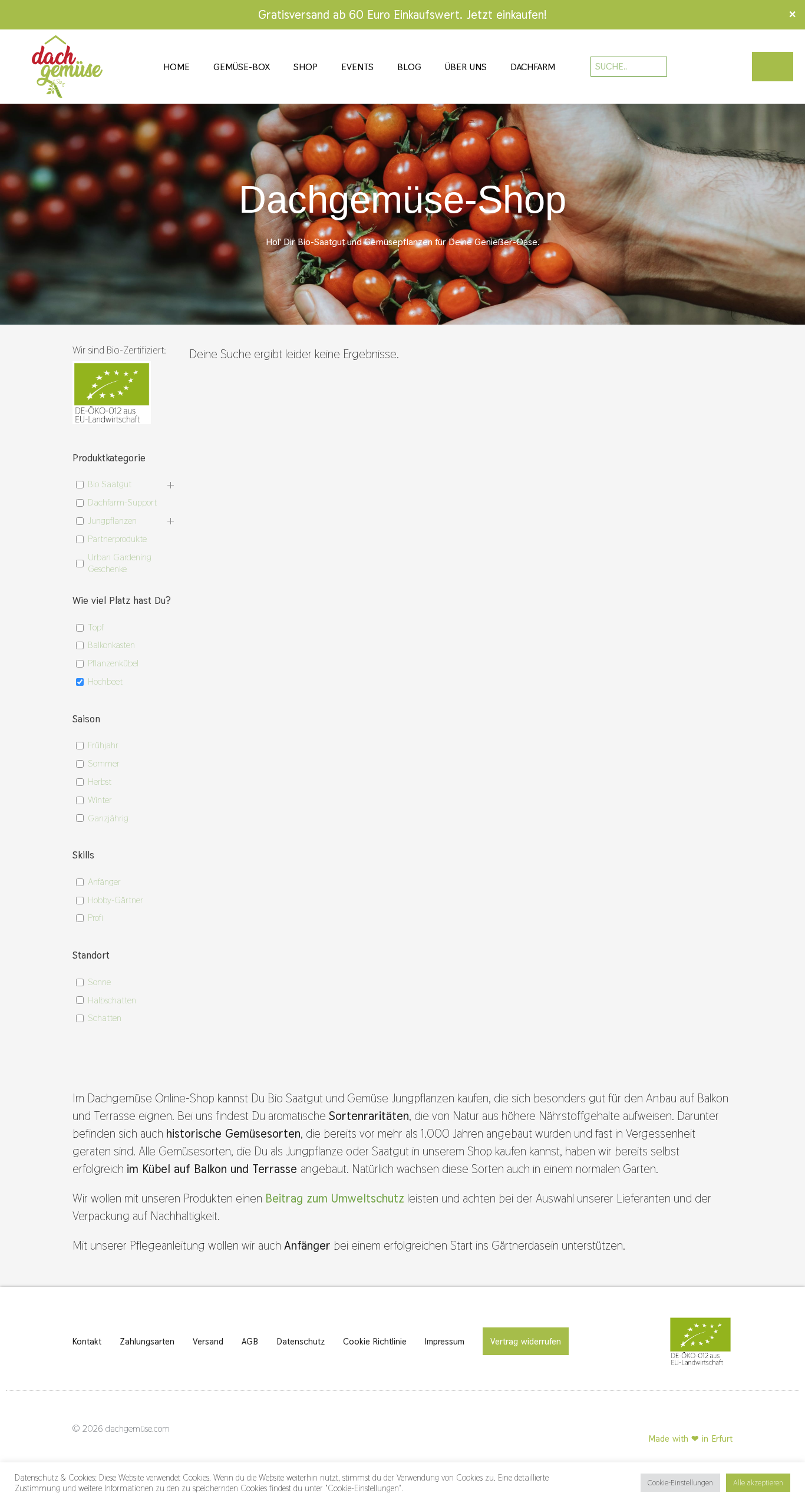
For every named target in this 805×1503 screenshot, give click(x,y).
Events (357, 67)
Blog (409, 67)
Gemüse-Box (241, 67)
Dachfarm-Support (122, 502)
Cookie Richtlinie (375, 1341)
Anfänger (104, 882)
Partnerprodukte (117, 539)
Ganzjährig (108, 818)
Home (176, 67)
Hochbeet (105, 682)
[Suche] (650, 66)
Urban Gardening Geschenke (119, 563)
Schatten (104, 1018)
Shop (305, 67)
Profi (95, 918)
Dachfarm (532, 67)
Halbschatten (112, 1000)
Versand (208, 1341)
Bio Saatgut (109, 484)
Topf (96, 627)
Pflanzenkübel (113, 663)
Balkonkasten (111, 645)
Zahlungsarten (147, 1341)
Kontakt (86, 1341)
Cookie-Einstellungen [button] (680, 1483)
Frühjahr (103, 745)
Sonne (99, 982)
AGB (250, 1341)
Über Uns (466, 67)
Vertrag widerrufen (525, 1341)
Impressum (444, 1341)
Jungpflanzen (112, 521)
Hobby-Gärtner (115, 900)
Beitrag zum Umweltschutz (334, 1198)
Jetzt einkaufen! (506, 14)
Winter (100, 800)
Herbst (99, 782)
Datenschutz (300, 1341)
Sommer (104, 763)
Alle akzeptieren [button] (758, 1483)
